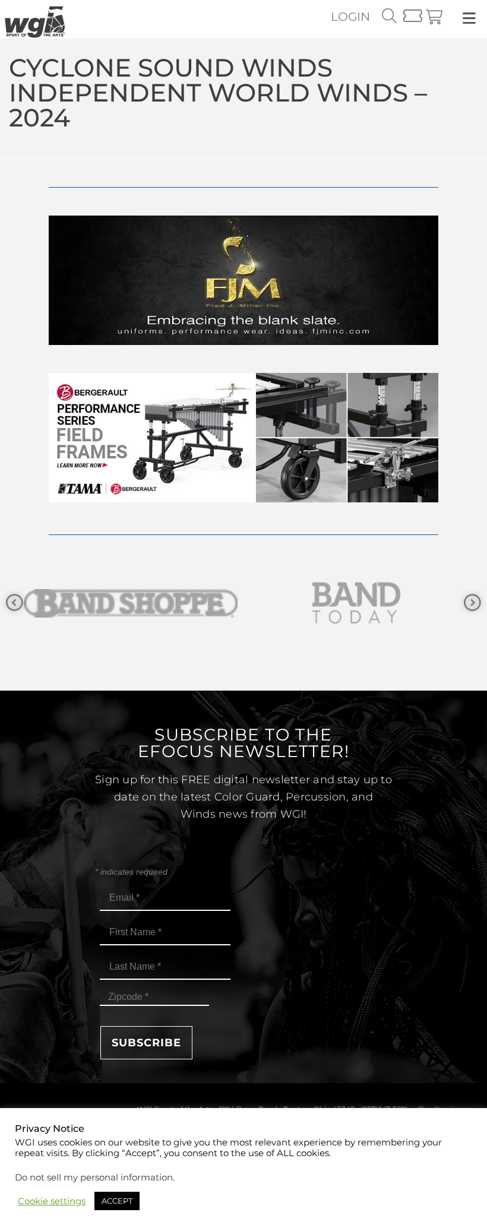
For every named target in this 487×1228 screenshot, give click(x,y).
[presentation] (14, 603)
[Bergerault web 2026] (243, 499)
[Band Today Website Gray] (131, 603)
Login (350, 17)
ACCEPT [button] (117, 1200)
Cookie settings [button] (52, 1201)
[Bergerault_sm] (356, 603)
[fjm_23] (243, 341)
